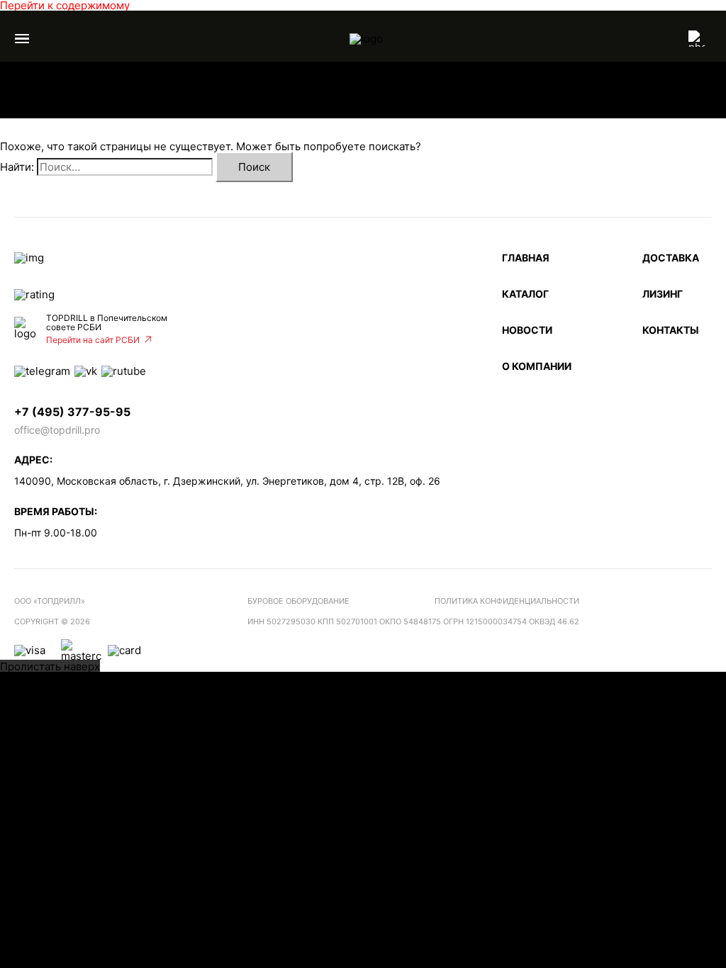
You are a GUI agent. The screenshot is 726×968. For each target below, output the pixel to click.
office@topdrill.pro (57, 430)
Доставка (670, 258)
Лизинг (662, 294)
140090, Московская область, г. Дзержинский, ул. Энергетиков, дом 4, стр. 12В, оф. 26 (227, 481)
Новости (527, 330)
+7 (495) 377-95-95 (72, 412)
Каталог (525, 294)
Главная (525, 258)
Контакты (670, 330)
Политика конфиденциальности (507, 601)
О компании (536, 366)
